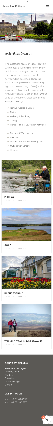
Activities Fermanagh (15, 201)
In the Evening (13, 293)
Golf (7, 245)
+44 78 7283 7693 (19, 399)
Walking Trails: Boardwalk (23, 341)
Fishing (9, 197)
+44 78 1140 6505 (18, 402)
